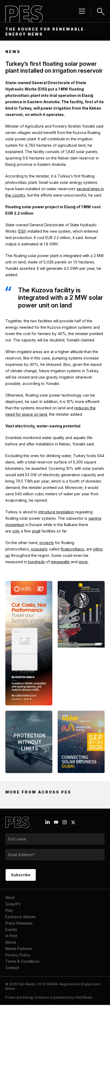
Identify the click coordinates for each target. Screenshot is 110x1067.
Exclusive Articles (20, 916)
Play (9, 910)
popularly (39, 549)
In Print (11, 936)
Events (11, 929)
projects (47, 542)
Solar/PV (13, 904)
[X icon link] (73, 822)
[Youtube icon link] (56, 822)
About (10, 942)
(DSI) (22, 231)
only (16, 531)
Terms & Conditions (22, 961)
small (36, 531)
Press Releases (19, 923)
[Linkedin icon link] (47, 822)
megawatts (60, 561)
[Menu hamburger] (82, 11)
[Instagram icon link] (64, 822)
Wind (9, 897)
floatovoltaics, (73, 549)
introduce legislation (56, 512)
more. (83, 561)
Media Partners (18, 948)
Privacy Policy (17, 955)
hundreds (36, 561)
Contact (12, 967)
